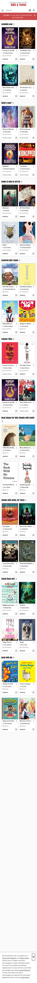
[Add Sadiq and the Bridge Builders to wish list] (16, 729)
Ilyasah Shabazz (8, 326)
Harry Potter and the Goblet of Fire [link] (9, 87)
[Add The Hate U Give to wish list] (33, 374)
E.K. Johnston (7, 644)
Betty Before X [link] (7, 324)
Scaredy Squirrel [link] (25, 485)
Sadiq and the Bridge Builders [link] (9, 721)
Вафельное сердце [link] (9, 605)
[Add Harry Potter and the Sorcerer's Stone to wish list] (33, 411)
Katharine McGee (26, 247)
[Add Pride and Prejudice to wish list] (33, 572)
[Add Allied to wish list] (16, 254)
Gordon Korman (25, 168)
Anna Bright (7, 131)
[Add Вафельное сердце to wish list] (16, 614)
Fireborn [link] (22, 605)
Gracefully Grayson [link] (26, 287)
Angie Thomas (25, 368)
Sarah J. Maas (8, 368)
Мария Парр (7, 607)
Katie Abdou (24, 131)
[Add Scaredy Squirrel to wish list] (33, 493)
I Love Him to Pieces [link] (9, 563)
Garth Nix (6, 210)
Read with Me (7, 657)
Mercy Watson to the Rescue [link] (26, 448)
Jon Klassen (7, 450)
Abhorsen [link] (6, 208)
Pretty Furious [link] (7, 642)
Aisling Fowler (25, 607)
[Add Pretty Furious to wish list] (16, 651)
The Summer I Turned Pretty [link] (26, 87)
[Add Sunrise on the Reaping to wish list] (16, 59)
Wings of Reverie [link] (8, 129)
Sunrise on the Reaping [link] (9, 50)
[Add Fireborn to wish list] (33, 614)
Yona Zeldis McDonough (10, 289)
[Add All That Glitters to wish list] (33, 217)
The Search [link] (23, 166)
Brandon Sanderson (9, 168)
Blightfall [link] (6, 166)
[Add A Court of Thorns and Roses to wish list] (16, 374)
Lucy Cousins (7, 686)
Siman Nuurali (8, 723)
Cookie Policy (24, 977)
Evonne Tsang (8, 566)
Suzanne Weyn (8, 529)
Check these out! (8, 578)
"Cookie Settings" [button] (24, 970)
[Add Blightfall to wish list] (16, 175)
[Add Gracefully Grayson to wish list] (33, 295)
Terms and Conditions (9, 958)
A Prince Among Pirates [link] (26, 129)
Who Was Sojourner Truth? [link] (9, 287)
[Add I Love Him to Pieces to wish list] (16, 572)
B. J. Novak (7, 487)
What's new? (6, 102)
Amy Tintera (7, 247)
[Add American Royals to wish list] (33, 254)
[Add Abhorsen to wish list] (16, 217)
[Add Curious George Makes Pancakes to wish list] (33, 692)
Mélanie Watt (24, 487)
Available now (7, 24)
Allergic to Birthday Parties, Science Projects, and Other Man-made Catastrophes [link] (26, 324)
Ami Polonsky (25, 289)
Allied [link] (4, 245)
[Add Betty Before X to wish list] (16, 332)
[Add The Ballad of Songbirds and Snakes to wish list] (33, 59)
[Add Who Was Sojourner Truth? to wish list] (16, 295)
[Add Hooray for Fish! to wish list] (16, 692)
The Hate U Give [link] (25, 365)
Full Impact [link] (6, 526)
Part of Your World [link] (26, 526)
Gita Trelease (24, 210)
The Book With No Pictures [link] (9, 485)
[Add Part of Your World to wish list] (33, 535)
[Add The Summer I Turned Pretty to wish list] (33, 96)
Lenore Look (24, 326)
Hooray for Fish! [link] (8, 684)
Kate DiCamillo (25, 450)
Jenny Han (24, 90)
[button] (16, 50)
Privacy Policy (24, 958)
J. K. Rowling (7, 90)
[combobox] (14, 10)
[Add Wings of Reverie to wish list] (16, 138)
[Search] (2, 10)
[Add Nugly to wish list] (33, 651)
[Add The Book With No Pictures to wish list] (16, 493)
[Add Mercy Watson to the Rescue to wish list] (33, 456)
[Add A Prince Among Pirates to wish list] (33, 138)
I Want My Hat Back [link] (9, 448)
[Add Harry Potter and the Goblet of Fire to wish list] (16, 96)
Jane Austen (24, 566)
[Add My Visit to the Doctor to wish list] (33, 729)
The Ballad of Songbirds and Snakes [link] (26, 50)
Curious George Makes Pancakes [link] (26, 684)
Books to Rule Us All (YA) (11, 181)
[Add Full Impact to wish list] (16, 535)
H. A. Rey (23, 686)
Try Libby (6, 15)
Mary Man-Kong (25, 723)
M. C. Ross (24, 644)
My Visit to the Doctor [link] (26, 721)
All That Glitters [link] (25, 208)
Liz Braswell (24, 529)
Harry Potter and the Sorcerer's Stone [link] (26, 402)
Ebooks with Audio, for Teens (13, 500)
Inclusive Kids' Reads (10, 260)
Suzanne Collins (8, 53)
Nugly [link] (22, 642)
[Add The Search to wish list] (33, 175)
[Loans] (30, 10)
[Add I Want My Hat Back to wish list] (16, 456)
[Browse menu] (34, 10)
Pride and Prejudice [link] (26, 563)
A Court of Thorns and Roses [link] (9, 365)
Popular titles (7, 338)
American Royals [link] (25, 245)
